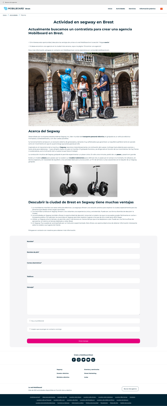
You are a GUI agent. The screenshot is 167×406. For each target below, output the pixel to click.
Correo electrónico (34, 263)
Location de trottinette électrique (45, 403)
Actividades (14, 15)
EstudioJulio (104, 403)
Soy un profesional (37, 321)
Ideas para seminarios (48, 397)
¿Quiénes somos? (35, 397)
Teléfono (30, 276)
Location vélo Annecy (90, 397)
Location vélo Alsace (75, 397)
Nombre (30, 241)
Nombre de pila (32, 252)
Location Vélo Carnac (121, 397)
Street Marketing (90, 373)
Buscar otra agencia (10, 2)
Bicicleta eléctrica (63, 377)
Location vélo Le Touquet (44, 400)
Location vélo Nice (72, 400)
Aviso (86, 377)
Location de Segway (122, 400)
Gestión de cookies (125, 403)
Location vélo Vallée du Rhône (105, 400)
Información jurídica (78, 403)
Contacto (132, 397)
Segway (23, 15)
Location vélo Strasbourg (87, 400)
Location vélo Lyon (59, 400)
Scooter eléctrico (63, 373)
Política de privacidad (92, 403)
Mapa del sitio (114, 403)
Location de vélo (62, 397)
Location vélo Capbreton (105, 397)
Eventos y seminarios (91, 369)
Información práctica (147, 9)
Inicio (110, 9)
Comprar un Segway (63, 403)
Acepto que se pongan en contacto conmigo (46, 329)
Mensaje (30, 287)
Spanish (163, 9)
